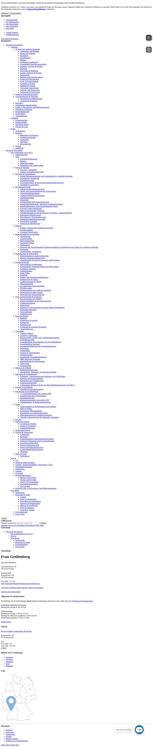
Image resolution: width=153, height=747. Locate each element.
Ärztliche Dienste (26, 333)
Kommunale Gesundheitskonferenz (33, 357)
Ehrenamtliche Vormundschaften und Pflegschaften (39, 267)
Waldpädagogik (26, 314)
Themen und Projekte (28, 480)
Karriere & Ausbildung (24, 387)
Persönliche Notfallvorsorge (30, 215)
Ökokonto (24, 452)
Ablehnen (5, 13)
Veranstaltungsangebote (29, 484)
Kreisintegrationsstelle (28, 383)
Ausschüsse (24, 140)
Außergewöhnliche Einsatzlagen (32, 196)
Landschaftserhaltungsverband (31, 450)
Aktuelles (14, 47)
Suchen (43, 523)
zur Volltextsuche (12, 22)
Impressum (10, 732)
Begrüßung (24, 56)
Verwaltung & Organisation (30, 501)
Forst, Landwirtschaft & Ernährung (28, 297)
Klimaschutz (25, 75)
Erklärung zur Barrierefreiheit (17, 741)
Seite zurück (5, 745)
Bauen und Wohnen (27, 54)
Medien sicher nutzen (28, 478)
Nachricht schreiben (8, 588)
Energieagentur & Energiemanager (33, 396)
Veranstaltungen (21, 116)
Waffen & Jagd (21, 454)
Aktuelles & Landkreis (14, 45)
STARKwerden (26, 288)
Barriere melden (12, 739)
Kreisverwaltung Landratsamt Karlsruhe (16, 631)
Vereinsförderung (26, 329)
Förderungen (25, 245)
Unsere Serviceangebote (29, 482)
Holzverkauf (25, 305)
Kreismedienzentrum (23, 475)
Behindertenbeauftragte (29, 370)
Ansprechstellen (26, 239)
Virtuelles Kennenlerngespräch (31, 389)
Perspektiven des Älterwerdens (31, 165)
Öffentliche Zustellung (23, 109)
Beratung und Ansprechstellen (31, 379)
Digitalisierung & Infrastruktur (26, 254)
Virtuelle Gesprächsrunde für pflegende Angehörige (39, 417)
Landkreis (14, 118)
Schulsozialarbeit (26, 230)
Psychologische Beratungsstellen (32, 286)
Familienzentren (26, 271)
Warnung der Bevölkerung (30, 224)
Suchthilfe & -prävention (29, 185)
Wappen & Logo (21, 127)
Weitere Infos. (6, 622)
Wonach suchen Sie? (9, 523)
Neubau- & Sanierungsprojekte (32, 172)
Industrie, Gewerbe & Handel (31, 66)
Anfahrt (9, 737)
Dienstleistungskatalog (23, 467)
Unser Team (20, 514)
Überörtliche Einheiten (28, 221)
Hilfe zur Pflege (26, 409)
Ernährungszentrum (27, 303)
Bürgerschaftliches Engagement (27, 234)
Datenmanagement (27, 198)
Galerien (18, 471)
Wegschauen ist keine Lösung (31, 292)
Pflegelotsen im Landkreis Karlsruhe (34, 413)
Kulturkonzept (25, 325)
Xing (8, 664)
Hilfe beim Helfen (27, 163)
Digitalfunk (24, 200)
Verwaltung (15, 491)
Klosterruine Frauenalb (28, 320)
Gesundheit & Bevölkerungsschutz (33, 64)
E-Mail (3, 648)
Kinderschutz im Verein (29, 280)
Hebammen (24, 348)
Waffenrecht (24, 456)
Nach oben (15, 745)
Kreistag (18, 133)
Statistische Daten (22, 125)
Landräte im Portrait (27, 84)
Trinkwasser (24, 363)
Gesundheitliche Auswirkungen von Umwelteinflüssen (40, 342)
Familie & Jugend (22, 262)
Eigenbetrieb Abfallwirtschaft (31, 99)
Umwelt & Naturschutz (24, 432)
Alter (17, 157)
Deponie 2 (19, 103)
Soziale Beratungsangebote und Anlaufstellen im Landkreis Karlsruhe (46, 176)
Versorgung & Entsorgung (30, 92)
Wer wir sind (25, 486)
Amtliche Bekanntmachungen (26, 94)
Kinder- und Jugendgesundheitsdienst (34, 277)
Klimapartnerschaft (27, 398)
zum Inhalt (10, 28)
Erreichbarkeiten (21, 512)
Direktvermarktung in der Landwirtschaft (35, 301)
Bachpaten (24, 437)
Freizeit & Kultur (21, 316)
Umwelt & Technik (27, 510)
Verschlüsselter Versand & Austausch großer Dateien (40, 260)
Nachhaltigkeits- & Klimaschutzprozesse (35, 402)
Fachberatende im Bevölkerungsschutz (34, 202)
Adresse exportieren (36, 588)
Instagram (9, 662)
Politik (13, 129)
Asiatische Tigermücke (28, 336)
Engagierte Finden (27, 243)
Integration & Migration (29, 71)
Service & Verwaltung (14, 150)
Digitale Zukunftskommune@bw (32, 258)
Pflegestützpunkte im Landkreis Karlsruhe (36, 415)
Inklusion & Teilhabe (23, 368)
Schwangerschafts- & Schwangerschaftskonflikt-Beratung (42, 183)
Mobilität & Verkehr (27, 86)
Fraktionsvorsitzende (28, 137)
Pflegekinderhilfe (26, 284)
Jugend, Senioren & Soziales (31, 73)
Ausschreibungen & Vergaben (26, 97)
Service (13, 458)
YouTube (9, 659)
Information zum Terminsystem (32, 381)
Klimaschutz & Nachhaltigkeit (26, 391)
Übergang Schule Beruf (29, 232)
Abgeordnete (20, 131)
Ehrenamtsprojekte (27, 241)
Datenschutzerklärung (36, 9)
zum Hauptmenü (12, 24)
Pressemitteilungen (22, 112)
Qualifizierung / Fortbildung (30, 252)
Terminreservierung (22, 430)
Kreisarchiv (24, 323)
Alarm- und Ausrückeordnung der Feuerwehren (38, 191)
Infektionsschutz (26, 355)
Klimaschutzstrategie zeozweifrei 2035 (34, 400)
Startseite (4, 525)
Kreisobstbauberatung (28, 310)
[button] (10, 592)
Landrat (23, 497)
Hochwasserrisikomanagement (31, 447)
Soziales (18, 419)
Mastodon (9, 666)
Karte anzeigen (22, 588)
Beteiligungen (25, 58)
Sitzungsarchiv (25, 144)
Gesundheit (19, 331)
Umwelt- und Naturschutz (30, 90)
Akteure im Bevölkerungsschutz (32, 189)
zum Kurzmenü (11, 20)
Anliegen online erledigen (25, 463)
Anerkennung (25, 236)
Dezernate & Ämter (22, 495)
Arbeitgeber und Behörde (29, 51)
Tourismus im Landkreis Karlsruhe (33, 327)
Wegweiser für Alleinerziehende (32, 295)
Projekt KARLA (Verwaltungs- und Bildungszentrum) (35, 488)
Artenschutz (24, 435)
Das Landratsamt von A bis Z (22, 153)
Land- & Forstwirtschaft (29, 81)
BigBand (23, 318)
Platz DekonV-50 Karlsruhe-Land (33, 217)
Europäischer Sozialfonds (29, 178)
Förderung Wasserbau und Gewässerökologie (37, 441)
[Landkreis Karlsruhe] (9, 39)
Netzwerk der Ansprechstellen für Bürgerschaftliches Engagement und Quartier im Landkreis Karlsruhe (59, 247)
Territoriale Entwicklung (29, 88)
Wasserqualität (25, 366)
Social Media (20, 114)
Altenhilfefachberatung (28, 159)
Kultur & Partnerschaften (29, 79)
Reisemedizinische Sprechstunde (32, 361)
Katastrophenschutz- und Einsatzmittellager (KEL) (39, 206)
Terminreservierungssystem (82, 601)
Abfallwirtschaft (21, 155)
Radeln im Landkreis (28, 426)
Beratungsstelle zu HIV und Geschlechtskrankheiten (40, 338)
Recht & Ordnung (27, 508)
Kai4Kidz (23, 275)
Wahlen (18, 146)
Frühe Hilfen (25, 273)
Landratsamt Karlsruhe (28, 101)
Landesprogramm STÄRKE (30, 282)
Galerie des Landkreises (29, 62)
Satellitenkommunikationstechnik (32, 219)
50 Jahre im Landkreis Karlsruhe (27, 49)
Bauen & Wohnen (22, 168)
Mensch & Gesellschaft (29, 506)
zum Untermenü (12, 26)
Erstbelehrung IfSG (27, 340)
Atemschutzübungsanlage (29, 193)
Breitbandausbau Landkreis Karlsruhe (34, 256)
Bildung (23, 60)
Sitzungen (24, 142)
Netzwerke (24, 249)
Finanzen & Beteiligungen (30, 503)
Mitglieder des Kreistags (29, 135)
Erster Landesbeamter (28, 499)
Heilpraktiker (25, 351)
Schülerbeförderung (27, 428)
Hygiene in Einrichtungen (30, 353)
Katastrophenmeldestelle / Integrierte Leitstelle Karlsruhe (41, 204)
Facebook (9, 657)
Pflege (17, 404)
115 (16, 460)
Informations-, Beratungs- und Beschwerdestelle (38, 372)
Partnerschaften (21, 122)
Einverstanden (16, 13)
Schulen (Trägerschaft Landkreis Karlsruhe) (36, 228)
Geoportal (19, 473)
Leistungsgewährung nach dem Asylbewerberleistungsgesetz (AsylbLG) (47, 385)
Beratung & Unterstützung (25, 174)
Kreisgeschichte (21, 120)
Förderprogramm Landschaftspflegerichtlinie (37, 439)
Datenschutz (20, 493)
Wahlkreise (19, 148)
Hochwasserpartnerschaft (29, 445)
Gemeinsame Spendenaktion (26, 105)
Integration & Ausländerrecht (26, 374)
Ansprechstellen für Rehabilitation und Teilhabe (38, 407)
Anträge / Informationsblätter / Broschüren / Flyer (34, 465)
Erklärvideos (20, 469)
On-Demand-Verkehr (28, 424)
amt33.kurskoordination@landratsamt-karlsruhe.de (20, 584)
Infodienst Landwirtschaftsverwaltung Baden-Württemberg (42, 308)
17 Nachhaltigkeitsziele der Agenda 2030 (35, 394)
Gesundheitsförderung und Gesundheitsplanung (38, 346)
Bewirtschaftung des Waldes (30, 299)
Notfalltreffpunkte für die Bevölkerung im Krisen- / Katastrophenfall (46, 213)
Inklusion (23, 69)
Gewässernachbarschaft (29, 443)
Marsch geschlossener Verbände (32, 211)
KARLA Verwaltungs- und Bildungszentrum (32, 107)
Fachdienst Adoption (28, 269)
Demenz (23, 161)
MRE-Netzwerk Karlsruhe (30, 359)
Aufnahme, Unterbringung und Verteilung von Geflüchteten (42, 376)
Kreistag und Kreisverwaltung (31, 77)
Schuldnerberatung (27, 181)
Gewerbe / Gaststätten (28, 170)
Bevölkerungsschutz (23, 187)
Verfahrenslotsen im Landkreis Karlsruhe (35, 290)
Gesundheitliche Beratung (30, 344)
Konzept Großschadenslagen (31, 209)
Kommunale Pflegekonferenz (31, 411)
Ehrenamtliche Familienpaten (31, 264)
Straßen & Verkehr (22, 422)
